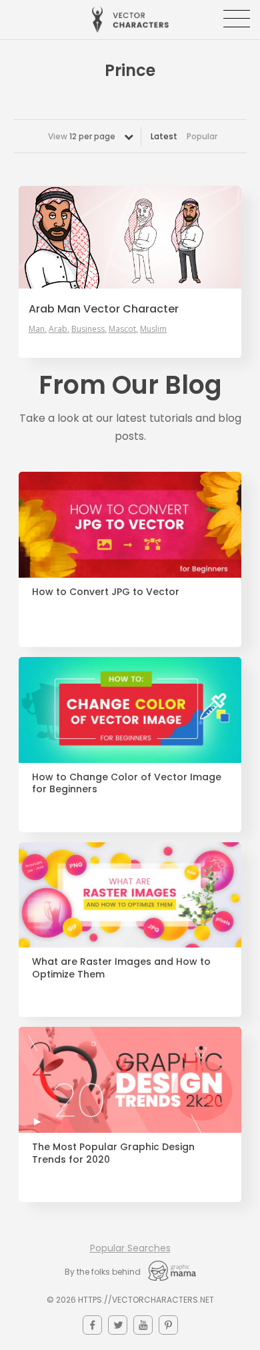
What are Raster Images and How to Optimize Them (121, 968)
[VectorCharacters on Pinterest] (168, 1325)
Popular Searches (130, 1248)
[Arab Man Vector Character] (130, 237)
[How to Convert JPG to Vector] (130, 525)
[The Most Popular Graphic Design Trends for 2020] (130, 1080)
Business (88, 329)
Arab (58, 329)
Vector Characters (130, 20)
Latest (164, 136)
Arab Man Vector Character (104, 309)
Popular (202, 136)
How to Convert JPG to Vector (105, 592)
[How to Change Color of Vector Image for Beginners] (130, 710)
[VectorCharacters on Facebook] (92, 1325)
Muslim (153, 329)
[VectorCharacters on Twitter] (117, 1325)
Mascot (122, 329)
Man (37, 329)
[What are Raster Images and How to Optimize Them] (130, 895)
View (81, 136)
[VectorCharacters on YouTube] (143, 1325)
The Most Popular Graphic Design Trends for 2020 (113, 1153)
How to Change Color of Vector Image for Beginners (126, 783)
